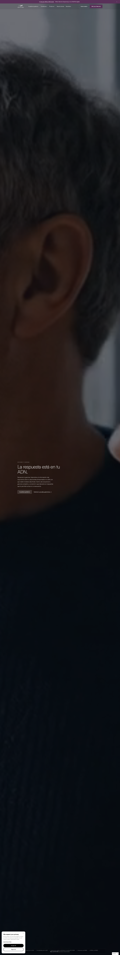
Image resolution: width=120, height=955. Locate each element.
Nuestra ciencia (60, 6)
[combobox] (115, 953)
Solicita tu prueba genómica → (43, 492)
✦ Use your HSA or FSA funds (46, 1)
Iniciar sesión (84, 6)
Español (114, 953)
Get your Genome (96, 6)
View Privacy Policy (7, 941)
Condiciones (44, 6)
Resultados (68, 6)
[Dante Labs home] (21, 6)
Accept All (13, 945)
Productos (51, 6)
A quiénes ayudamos (33, 6)
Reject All (13, 949)
